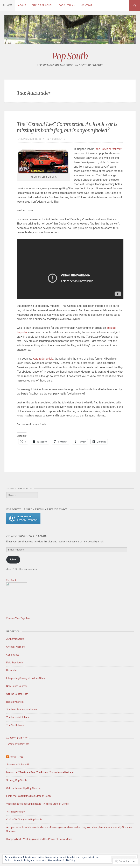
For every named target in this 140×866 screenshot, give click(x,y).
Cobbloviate (12, 654)
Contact (86, 5)
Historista (11, 670)
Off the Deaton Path (17, 694)
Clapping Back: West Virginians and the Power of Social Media (39, 839)
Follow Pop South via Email (26, 535)
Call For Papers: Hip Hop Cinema (23, 788)
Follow (13, 559)
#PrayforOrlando (15, 811)
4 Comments (57, 139)
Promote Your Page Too (18, 618)
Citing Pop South (42, 5)
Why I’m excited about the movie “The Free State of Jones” (37, 803)
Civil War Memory (15, 646)
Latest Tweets (16, 738)
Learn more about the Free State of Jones (29, 796)
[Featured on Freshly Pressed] (23, 523)
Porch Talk (66, 5)
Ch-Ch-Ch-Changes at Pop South (24, 819)
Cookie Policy (68, 860)
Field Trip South (14, 662)
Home (9, 5)
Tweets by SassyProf (17, 744)
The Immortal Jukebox (18, 717)
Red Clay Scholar (15, 701)
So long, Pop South (16, 780)
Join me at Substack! (17, 764)
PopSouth (16, 757)
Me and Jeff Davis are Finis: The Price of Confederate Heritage (40, 772)
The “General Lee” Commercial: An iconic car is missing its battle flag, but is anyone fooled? (67, 127)
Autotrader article (43, 358)
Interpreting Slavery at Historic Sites (25, 678)
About (22, 5)
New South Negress (16, 686)
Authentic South (15, 639)
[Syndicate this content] (7, 757)
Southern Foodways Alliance (21, 709)
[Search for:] (22, 495)
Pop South (70, 56)
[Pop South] (16, 585)
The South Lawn (15, 725)
